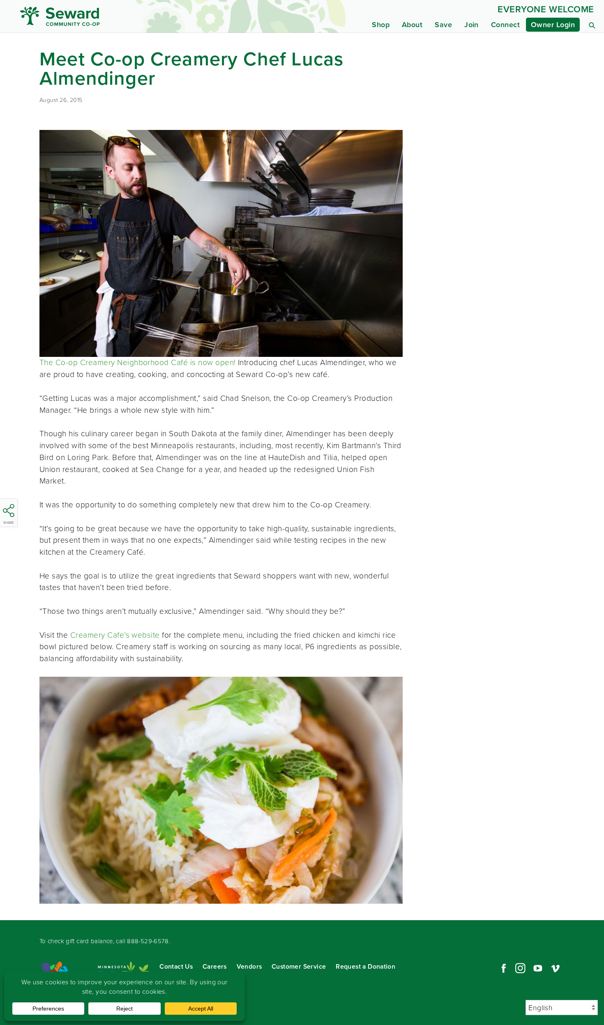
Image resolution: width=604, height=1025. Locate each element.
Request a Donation (365, 966)
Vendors (249, 966)
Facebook (502, 968)
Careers (215, 966)
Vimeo (555, 968)
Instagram (520, 968)
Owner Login (553, 24)
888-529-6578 (148, 941)
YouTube (537, 968)
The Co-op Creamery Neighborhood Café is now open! (137, 362)
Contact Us (176, 966)
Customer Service (299, 966)
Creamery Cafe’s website (115, 635)
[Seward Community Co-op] (95, 16)
